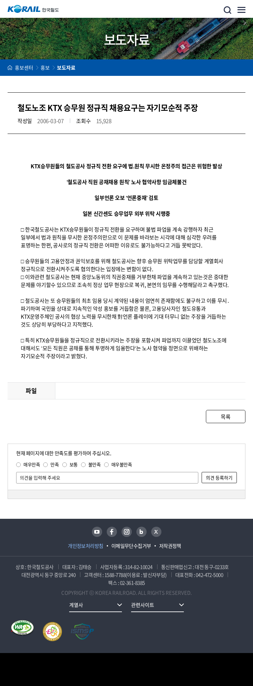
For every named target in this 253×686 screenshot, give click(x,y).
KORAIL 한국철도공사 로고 (33, 9)
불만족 (94, 464)
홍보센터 (24, 67)
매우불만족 (121, 464)
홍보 (45, 67)
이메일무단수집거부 (131, 545)
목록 (225, 417)
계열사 (76, 604)
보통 (74, 464)
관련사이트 (142, 604)
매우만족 (31, 464)
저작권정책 (170, 545)
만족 (54, 464)
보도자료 (66, 67)
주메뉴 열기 (241, 10)
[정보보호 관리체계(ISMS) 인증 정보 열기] (82, 631)
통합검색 (227, 10)
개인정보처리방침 (85, 545)
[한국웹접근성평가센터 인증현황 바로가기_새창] (22, 631)
